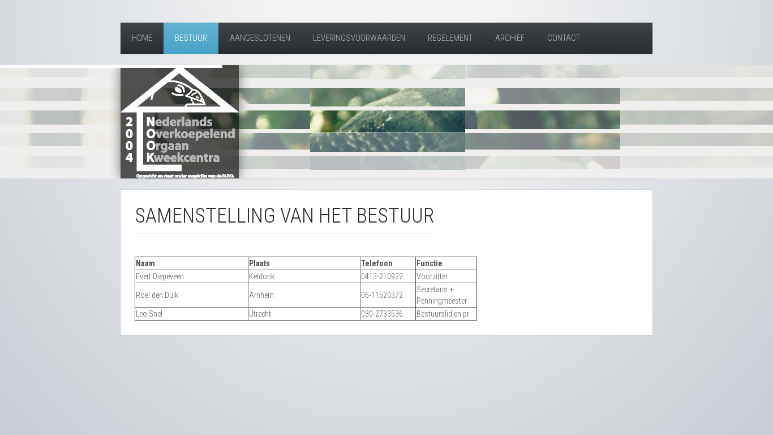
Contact (563, 38)
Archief (510, 38)
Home (142, 38)
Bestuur (191, 38)
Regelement (450, 38)
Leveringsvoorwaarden (359, 38)
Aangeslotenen (260, 38)
